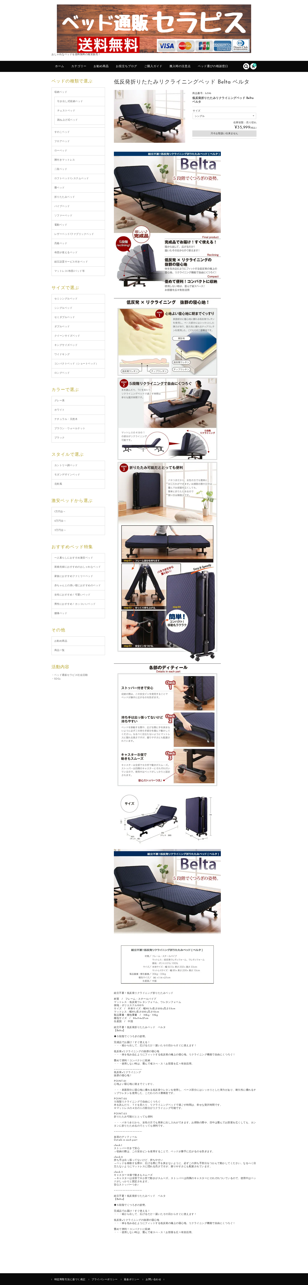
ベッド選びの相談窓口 (213, 66)
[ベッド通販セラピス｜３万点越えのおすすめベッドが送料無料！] (154, 49)
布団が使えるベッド (66, 252)
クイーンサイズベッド (67, 336)
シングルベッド (63, 308)
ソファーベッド (63, 215)
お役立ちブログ (126, 66)
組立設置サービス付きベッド (71, 262)
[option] (149, 116)
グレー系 (59, 400)
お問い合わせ (153, 1279)
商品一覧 (59, 650)
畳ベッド (59, 187)
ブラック (59, 437)
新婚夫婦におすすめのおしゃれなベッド (77, 567)
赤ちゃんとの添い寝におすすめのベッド (77, 585)
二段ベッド (60, 169)
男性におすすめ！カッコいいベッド (75, 604)
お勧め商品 (101, 66)
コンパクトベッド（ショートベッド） (76, 363)
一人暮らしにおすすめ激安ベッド (73, 558)
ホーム (59, 66)
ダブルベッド (62, 326)
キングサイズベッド (66, 345)
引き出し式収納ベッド (70, 101)
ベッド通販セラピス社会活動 (71, 675)
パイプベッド (62, 206)
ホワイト (59, 410)
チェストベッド (66, 110)
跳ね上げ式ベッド (67, 120)
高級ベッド (60, 243)
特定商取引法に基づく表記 (69, 1279)
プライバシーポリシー (104, 1279)
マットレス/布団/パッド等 (69, 271)
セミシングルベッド (66, 298)
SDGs (57, 679)
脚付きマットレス (64, 160)
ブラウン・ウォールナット (69, 428)
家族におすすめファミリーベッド (73, 576)
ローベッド (60, 150)
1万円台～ (60, 511)
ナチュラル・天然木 (66, 419)
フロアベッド (62, 141)
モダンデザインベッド (67, 474)
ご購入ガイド (153, 66)
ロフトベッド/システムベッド (71, 178)
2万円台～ (60, 521)
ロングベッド (62, 373)
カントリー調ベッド (66, 465)
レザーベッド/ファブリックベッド (74, 234)
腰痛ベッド (60, 613)
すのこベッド (62, 132)
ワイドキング (62, 354)
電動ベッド (60, 225)
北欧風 (58, 484)
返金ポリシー (131, 1279)
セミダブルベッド (64, 317)
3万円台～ (60, 530)
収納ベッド (60, 92)
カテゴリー (78, 66)
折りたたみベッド (64, 197)
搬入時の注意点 (180, 66)
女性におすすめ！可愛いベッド (72, 595)
